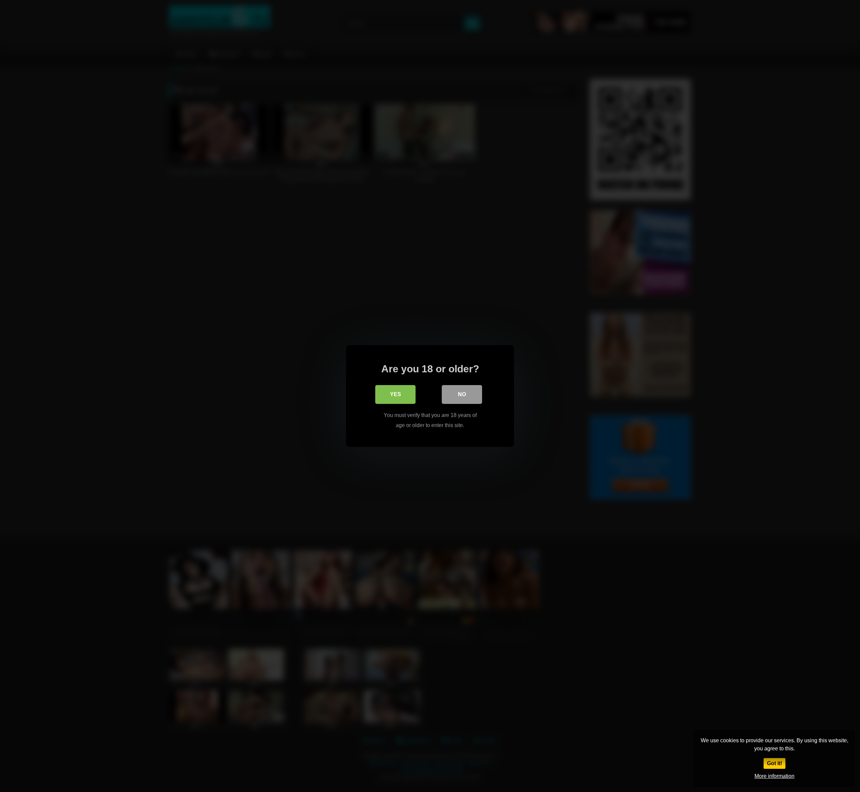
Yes (395, 394)
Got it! (774, 763)
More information (774, 776)
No (462, 394)
